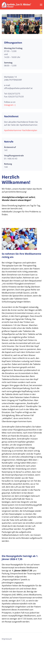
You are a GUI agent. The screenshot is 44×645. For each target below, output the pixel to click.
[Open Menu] (41, 4)
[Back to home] (16, 4)
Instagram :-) (9, 105)
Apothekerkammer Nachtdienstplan (20, 130)
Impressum (7, 639)
